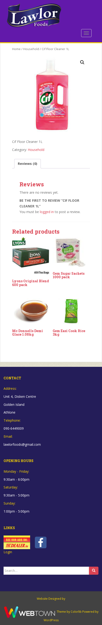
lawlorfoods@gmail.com (22, 444)
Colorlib (76, 612)
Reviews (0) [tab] (27, 163)
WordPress (51, 620)
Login (8, 552)
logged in (47, 212)
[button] (82, 62)
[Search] (93, 571)
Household (31, 49)
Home (16, 49)
